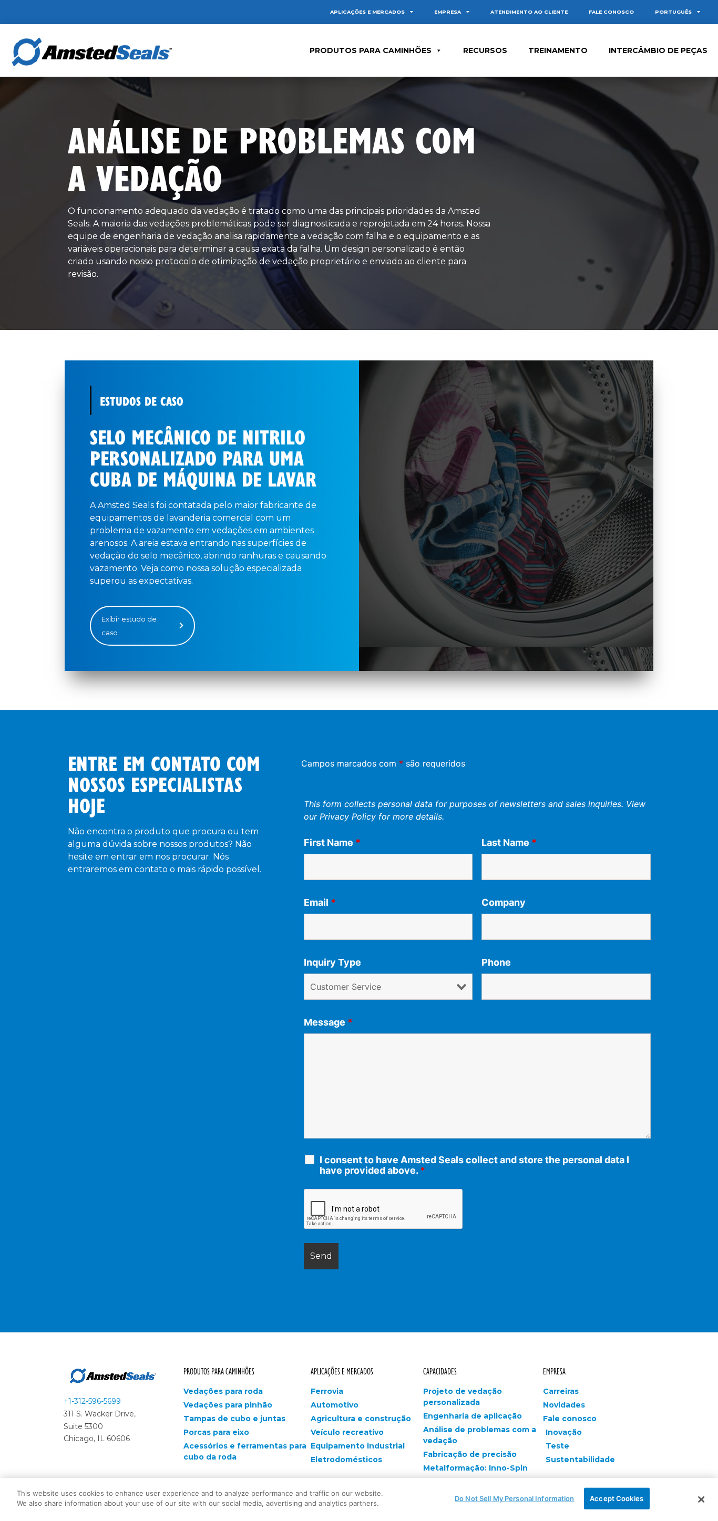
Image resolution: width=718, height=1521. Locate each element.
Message (328, 1022)
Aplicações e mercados (367, 12)
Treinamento (558, 50)
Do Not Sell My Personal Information (515, 1498)
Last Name (509, 842)
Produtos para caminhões (218, 1370)
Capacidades (440, 1370)
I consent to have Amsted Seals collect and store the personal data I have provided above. (474, 1165)
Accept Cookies (616, 1498)
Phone (496, 962)
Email (320, 902)
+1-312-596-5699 (92, 1401)
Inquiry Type (332, 962)
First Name (332, 842)
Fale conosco (611, 12)
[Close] (701, 1499)
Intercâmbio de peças (658, 50)
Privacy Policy (348, 816)
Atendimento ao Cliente (529, 12)
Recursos (485, 50)
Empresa (447, 12)
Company (503, 902)
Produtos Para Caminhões (371, 50)
